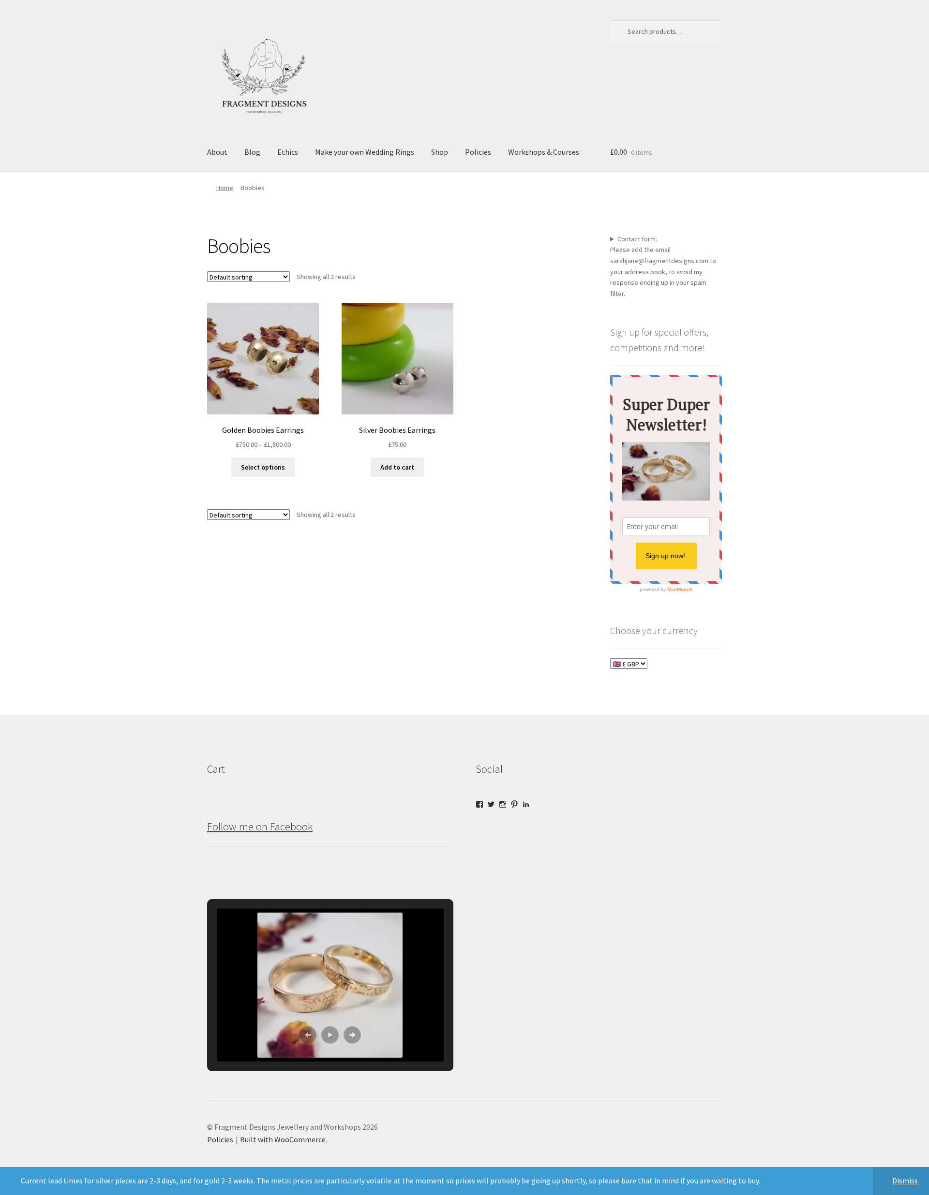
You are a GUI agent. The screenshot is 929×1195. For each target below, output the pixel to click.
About (217, 152)
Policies (478, 152)
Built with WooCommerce (283, 1139)
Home (224, 187)
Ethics (287, 152)
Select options (263, 467)
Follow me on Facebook (260, 826)
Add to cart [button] (397, 467)
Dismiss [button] (905, 1180)
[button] (307, 1035)
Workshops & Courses (543, 152)
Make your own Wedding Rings (364, 152)
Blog (252, 152)
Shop (439, 152)
